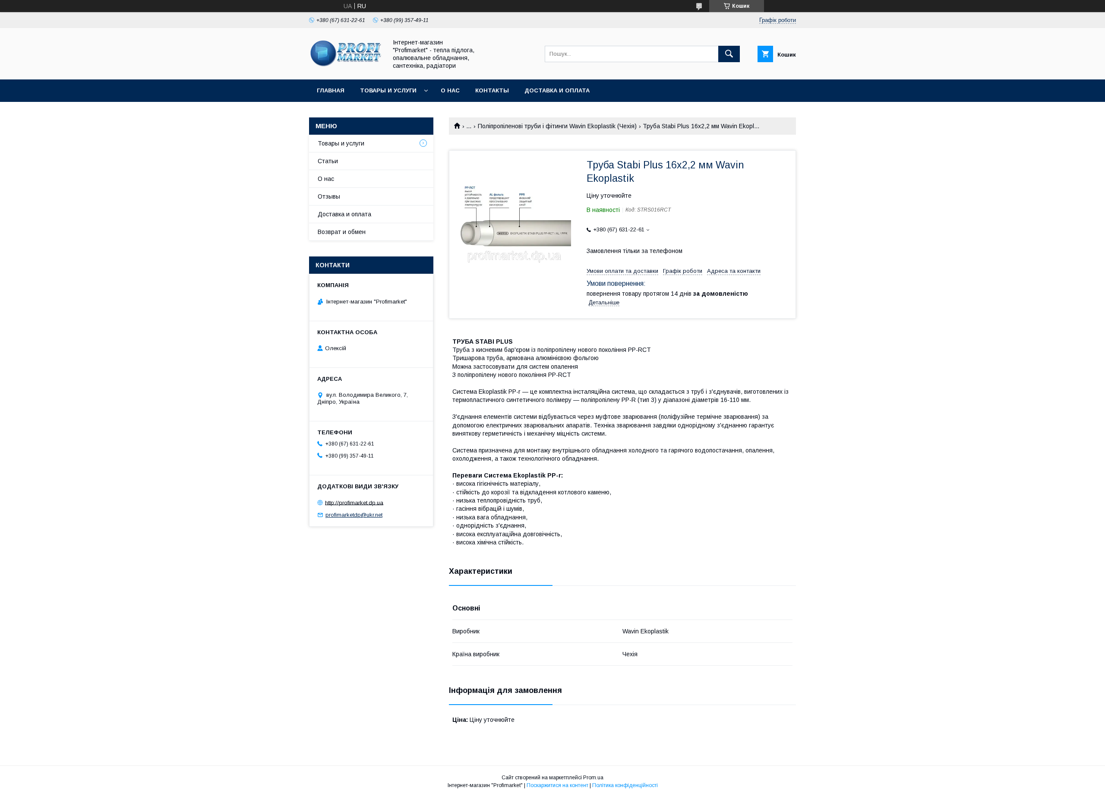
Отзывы (329, 196)
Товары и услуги (388, 90)
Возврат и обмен (342, 231)
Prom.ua (593, 778)
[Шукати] (729, 54)
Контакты (492, 90)
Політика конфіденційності (625, 785)
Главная (330, 90)
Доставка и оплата (557, 90)
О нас (450, 90)
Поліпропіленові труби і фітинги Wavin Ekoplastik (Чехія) (557, 126)
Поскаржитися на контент (557, 785)
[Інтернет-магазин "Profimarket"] (345, 68)
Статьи (328, 161)
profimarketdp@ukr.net (353, 515)
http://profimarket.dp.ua (354, 502)
